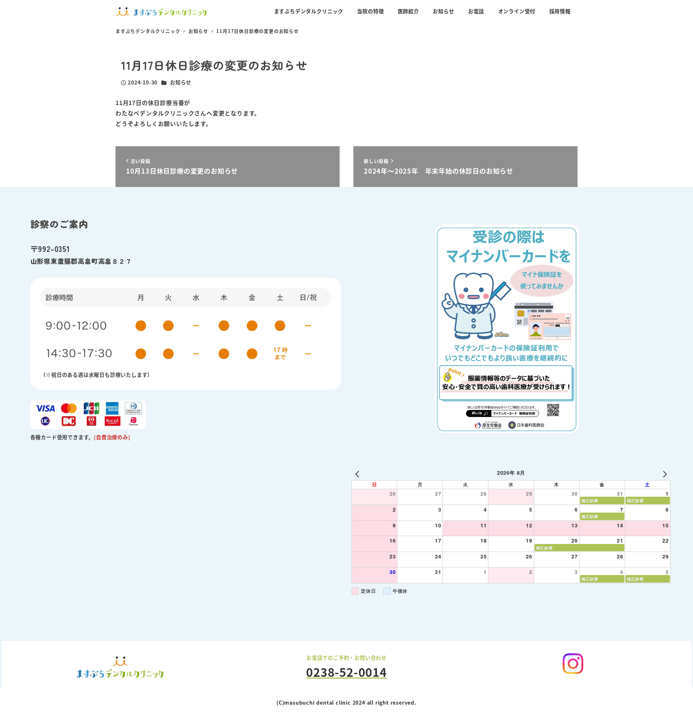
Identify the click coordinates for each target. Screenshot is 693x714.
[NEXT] (664, 473)
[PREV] (358, 473)
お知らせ (180, 82)
